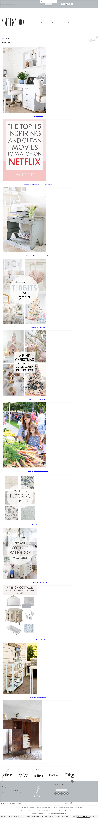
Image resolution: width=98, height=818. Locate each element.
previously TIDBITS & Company (7, 4)
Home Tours (56, 22)
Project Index (17, 792)
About (3, 790)
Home (33, 22)
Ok (79, 816)
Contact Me (16, 790)
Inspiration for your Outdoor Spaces (38, 697)
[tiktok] (72, 4)
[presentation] (38, 80)
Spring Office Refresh (38, 116)
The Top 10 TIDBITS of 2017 (38, 327)
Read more (86, 816)
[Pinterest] (64, 4)
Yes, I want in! (62, 789)
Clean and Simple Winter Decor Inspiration (38, 763)
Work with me (6, 792)
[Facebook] (69, 4)
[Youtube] (62, 4)
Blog (3, 794)
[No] (92, 816)
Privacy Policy (6, 796)
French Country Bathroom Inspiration (38, 582)
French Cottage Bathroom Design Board (38, 639)
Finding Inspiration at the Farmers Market (38, 471)
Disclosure (16, 794)
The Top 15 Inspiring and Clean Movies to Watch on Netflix (38, 184)
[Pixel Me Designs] (71, 803)
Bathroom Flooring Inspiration (38, 524)
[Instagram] (67, 4)
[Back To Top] (72, 781)
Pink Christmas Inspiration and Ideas (37, 399)
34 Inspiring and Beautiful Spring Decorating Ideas (38, 255)
